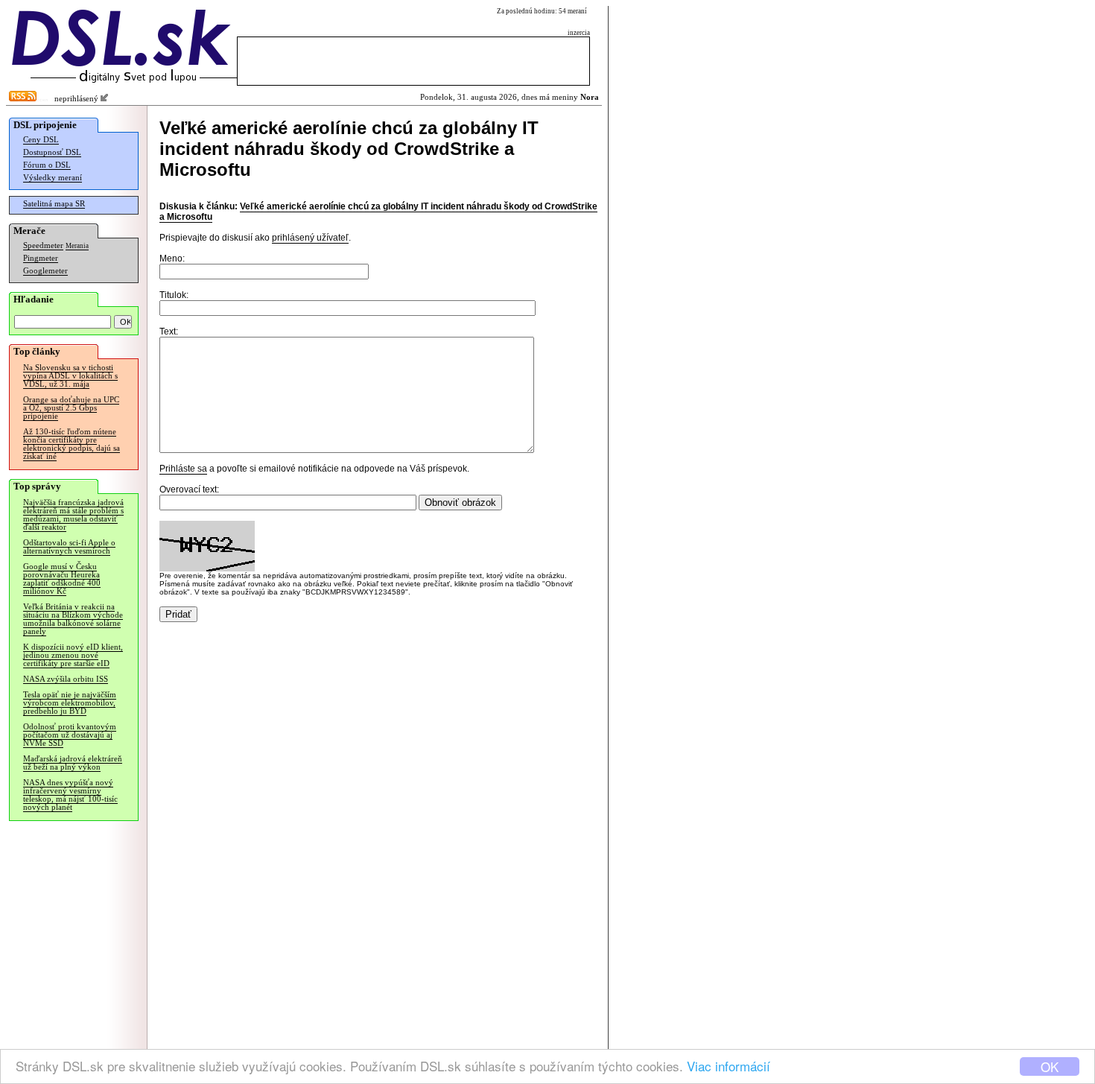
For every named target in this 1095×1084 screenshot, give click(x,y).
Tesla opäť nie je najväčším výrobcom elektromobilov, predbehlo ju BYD (69, 703)
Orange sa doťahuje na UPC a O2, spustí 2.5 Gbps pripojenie (71, 408)
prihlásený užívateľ (310, 237)
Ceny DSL (41, 140)
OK (1049, 1066)
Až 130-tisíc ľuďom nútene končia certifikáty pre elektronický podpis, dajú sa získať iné (71, 444)
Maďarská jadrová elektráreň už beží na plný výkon (72, 763)
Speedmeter (43, 245)
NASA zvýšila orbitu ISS (65, 679)
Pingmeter (40, 258)
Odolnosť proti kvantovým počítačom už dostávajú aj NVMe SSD (69, 735)
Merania (77, 246)
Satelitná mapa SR (54, 204)
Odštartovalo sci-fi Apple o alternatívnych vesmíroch (69, 547)
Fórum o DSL (47, 165)
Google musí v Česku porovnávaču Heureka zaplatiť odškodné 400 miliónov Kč (62, 578)
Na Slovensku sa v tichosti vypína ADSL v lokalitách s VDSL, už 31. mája (70, 376)
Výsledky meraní (52, 178)
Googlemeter (45, 271)
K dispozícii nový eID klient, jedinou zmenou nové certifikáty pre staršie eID (73, 655)
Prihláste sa (183, 468)
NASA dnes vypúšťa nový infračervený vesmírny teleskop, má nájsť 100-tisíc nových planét (70, 795)
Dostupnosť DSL (52, 152)
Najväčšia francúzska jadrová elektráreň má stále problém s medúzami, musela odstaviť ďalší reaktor (73, 514)
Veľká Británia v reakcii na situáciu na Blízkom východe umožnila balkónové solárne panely (73, 619)
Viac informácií (728, 1065)
